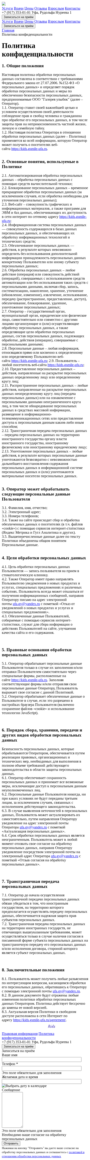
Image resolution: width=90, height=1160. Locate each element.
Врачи (19, 8)
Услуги (7, 8)
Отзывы (40, 8)
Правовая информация (20, 1034)
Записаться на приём (18, 17)
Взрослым (56, 8)
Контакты (72, 8)
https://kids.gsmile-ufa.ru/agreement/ (39, 1020)
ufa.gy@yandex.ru (26, 604)
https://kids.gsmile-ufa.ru (29, 149)
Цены (28, 8)
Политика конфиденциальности (28, 1036)
